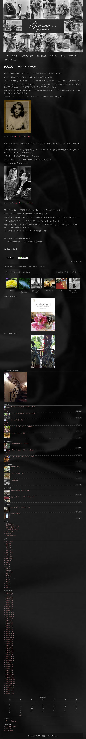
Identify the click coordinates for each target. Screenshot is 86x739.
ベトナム (8, 549)
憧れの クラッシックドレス (74, 291)
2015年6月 (9, 668)
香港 (7, 583)
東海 (7, 587)
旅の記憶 (15, 56)
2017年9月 (9, 618)
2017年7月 (9, 622)
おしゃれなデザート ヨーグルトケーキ (68, 272)
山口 (7, 547)
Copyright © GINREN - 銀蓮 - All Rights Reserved (43, 736)
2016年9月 (9, 639)
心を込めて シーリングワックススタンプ (22, 497)
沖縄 (7, 585)
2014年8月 (9, 687)
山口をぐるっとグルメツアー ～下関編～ (22, 456)
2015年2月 (9, 676)
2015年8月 (9, 664)
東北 (7, 574)
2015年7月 (9, 666)
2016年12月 (9, 633)
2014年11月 (9, 681)
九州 (7, 543)
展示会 (63, 56)
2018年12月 (9, 595)
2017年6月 (9, 624)
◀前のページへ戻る (75, 261)
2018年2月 (9, 608)
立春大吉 (61, 291)
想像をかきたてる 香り (37, 291)
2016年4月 (9, 649)
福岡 (7, 562)
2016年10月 (9, 637)
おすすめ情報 (73, 56)
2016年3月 (9, 651)
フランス (8, 541)
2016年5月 (9, 647)
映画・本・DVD (12, 529)
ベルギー (8, 572)
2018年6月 (9, 600)
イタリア (8, 552)
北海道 (8, 576)
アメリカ (8, 556)
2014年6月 (9, 691)
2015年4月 (9, 672)
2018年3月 (9, 606)
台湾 (7, 564)
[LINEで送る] (23, 258)
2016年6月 (9, 645)
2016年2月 (9, 653)
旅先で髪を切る (15, 466)
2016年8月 (9, 641)
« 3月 (20, 715)
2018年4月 (9, 604)
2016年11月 (9, 635)
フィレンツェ (9, 578)
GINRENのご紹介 (11, 60)
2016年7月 (9, 643)
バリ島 (8, 560)
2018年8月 (9, 597)
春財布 (12, 291)
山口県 (8, 570)
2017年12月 (9, 612)
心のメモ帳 (53, 56)
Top (81, 734)
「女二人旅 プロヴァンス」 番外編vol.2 (22, 426)
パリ (7, 566)
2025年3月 (9, 593)
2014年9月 (9, 685)
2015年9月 (9, 662)
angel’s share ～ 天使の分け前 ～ (24, 291)
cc (32, 136)
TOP (6, 56)
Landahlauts (18, 136)
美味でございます (27, 56)
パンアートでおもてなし (18, 473)
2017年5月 (9, 625)
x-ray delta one (19, 203)
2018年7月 (9, 599)
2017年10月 (9, 616)
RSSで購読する (11, 721)
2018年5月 (9, 602)
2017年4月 (9, 627)
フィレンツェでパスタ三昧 (18, 433)
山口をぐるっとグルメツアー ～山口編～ (22, 450)
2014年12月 (9, 679)
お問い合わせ (9, 730)
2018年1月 (9, 610)
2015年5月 (9, 670)
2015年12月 (9, 656)
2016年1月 (9, 654)
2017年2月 (9, 629)
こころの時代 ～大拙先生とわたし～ (21, 507)
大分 (7, 581)
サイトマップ (9, 728)
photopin (28, 136)
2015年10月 (9, 660)
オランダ (8, 558)
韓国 (7, 550)
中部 (7, 579)
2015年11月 (9, 658)
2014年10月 (9, 683)
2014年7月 (9, 689)
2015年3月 (9, 674)
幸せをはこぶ (14, 480)
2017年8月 (9, 620)
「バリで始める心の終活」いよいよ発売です (23, 413)
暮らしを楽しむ (41, 56)
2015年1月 (9, 678)
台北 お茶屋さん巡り (17, 420)
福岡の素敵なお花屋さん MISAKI (20, 490)
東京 (7, 545)
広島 (7, 568)
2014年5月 (9, 693)
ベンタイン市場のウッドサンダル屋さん (18, 272)
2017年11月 (9, 614)
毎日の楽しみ (49, 291)
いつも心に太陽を (15, 513)
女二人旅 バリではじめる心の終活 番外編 (23, 406)
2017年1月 (9, 631)
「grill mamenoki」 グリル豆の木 (20, 443)
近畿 (7, 554)
